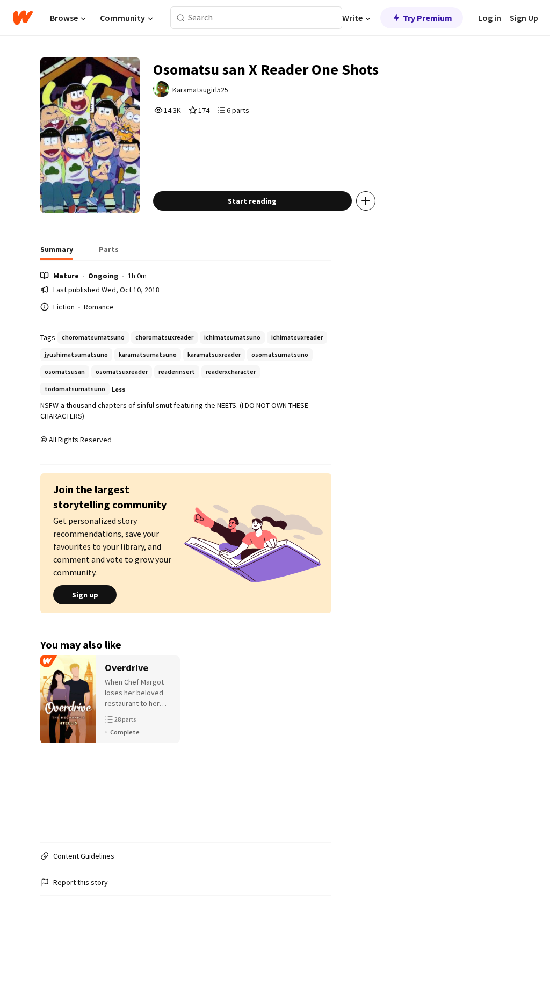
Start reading (252, 201)
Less (118, 389)
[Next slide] (317, 744)
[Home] (23, 17)
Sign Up (524, 17)
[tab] (56, 252)
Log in (489, 17)
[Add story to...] (365, 201)
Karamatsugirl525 (200, 90)
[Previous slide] (54, 744)
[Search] (180, 18)
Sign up (85, 595)
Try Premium (427, 17)
